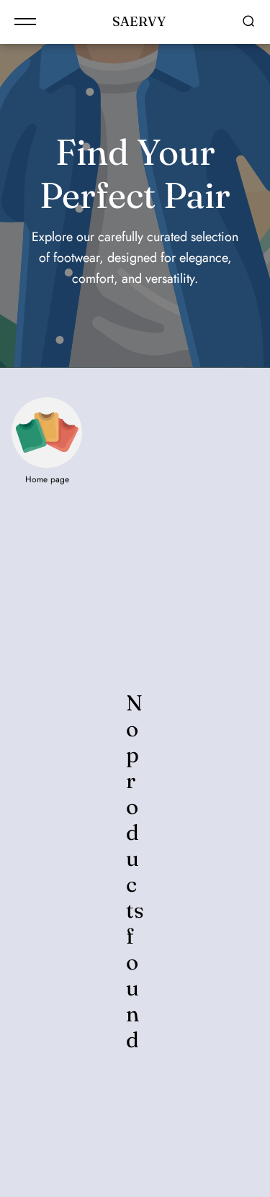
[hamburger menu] (25, 21)
